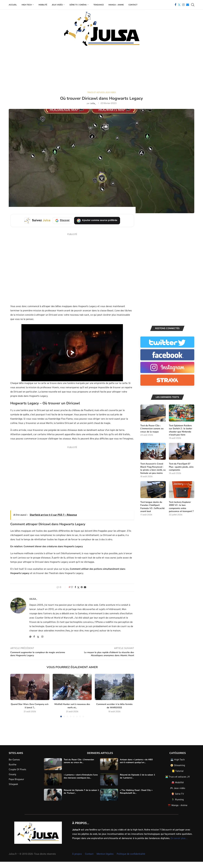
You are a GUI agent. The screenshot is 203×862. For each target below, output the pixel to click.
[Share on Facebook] (75, 587)
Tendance (98, 4)
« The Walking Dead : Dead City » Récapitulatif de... (136, 791)
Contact (132, 4)
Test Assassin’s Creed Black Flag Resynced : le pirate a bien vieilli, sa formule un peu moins (153, 468)
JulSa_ (93, 103)
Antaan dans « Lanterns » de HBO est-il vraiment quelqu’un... (136, 761)
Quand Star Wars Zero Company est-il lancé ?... (30, 706)
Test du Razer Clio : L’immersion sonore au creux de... (79, 761)
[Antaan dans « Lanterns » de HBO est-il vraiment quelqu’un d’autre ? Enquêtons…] (109, 764)
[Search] (192, 4)
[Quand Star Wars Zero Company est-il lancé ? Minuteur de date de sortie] (29, 687)
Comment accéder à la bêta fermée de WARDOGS (114, 706)
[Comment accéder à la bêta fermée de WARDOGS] (114, 687)
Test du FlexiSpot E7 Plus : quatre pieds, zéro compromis (181, 466)
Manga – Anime (116, 4)
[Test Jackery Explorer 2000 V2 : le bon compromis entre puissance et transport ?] (181, 489)
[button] (14, 695)
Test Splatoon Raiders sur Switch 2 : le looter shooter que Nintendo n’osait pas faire (180, 430)
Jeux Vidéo (57, 4)
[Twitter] (179, 4)
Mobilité (43, 4)
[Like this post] (72, 587)
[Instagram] (183, 4)
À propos (77, 853)
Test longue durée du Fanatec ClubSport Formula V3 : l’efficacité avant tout (152, 507)
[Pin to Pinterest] (82, 587)
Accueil (13, 4)
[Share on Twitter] (78, 587)
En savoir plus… (179, 838)
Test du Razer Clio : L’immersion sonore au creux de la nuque (152, 428)
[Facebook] (175, 4)
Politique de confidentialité (131, 853)
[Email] (187, 4)
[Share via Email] (85, 587)
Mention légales (105, 853)
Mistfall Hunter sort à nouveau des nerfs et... (72, 706)
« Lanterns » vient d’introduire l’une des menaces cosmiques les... (81, 776)
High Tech (27, 4)
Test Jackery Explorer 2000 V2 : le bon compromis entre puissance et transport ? (181, 507)
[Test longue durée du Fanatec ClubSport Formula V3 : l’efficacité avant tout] (153, 489)
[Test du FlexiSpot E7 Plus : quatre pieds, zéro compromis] (181, 451)
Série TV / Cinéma (78, 4)
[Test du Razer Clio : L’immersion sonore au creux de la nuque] (153, 413)
